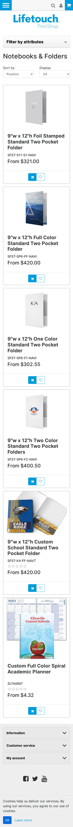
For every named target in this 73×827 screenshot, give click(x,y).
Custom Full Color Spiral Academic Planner (36, 669)
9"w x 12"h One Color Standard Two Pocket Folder (33, 345)
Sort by (9, 68)
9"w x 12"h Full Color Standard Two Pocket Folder (33, 243)
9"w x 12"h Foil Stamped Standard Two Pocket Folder (36, 142)
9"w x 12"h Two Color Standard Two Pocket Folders (33, 446)
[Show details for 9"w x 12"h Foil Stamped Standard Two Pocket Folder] (36, 107)
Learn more (23, 820)
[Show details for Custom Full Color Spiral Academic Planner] (36, 628)
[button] (6, 5)
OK (7, 820)
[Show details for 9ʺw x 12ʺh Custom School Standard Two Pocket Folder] (36, 513)
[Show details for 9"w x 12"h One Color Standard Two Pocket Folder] (36, 310)
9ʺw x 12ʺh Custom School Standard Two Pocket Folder (33, 547)
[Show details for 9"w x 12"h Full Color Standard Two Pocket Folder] (36, 209)
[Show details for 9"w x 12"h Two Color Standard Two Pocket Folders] (36, 412)
